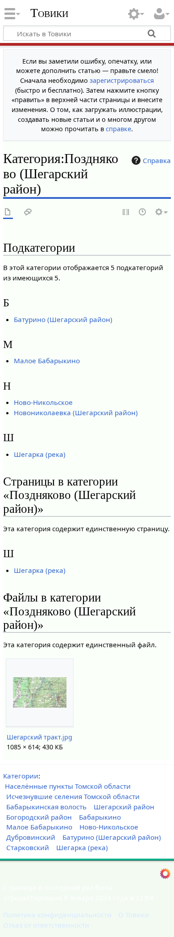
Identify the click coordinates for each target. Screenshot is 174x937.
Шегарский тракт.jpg (39, 737)
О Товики (133, 914)
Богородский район (39, 816)
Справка (157, 160)
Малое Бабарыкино (47, 360)
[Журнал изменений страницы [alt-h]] (143, 212)
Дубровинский (30, 837)
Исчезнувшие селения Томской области (73, 796)
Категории (20, 775)
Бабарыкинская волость (46, 806)
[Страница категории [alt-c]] (8, 212)
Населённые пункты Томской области (68, 786)
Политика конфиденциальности (57, 914)
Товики (49, 13)
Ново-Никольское (43, 402)
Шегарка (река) (40, 454)
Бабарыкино (100, 816)
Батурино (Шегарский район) (63, 319)
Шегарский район (124, 806)
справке (118, 129)
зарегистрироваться (122, 80)
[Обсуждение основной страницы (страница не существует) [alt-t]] (28, 212)
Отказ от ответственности (46, 924)
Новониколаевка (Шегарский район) (76, 412)
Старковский (27, 847)
